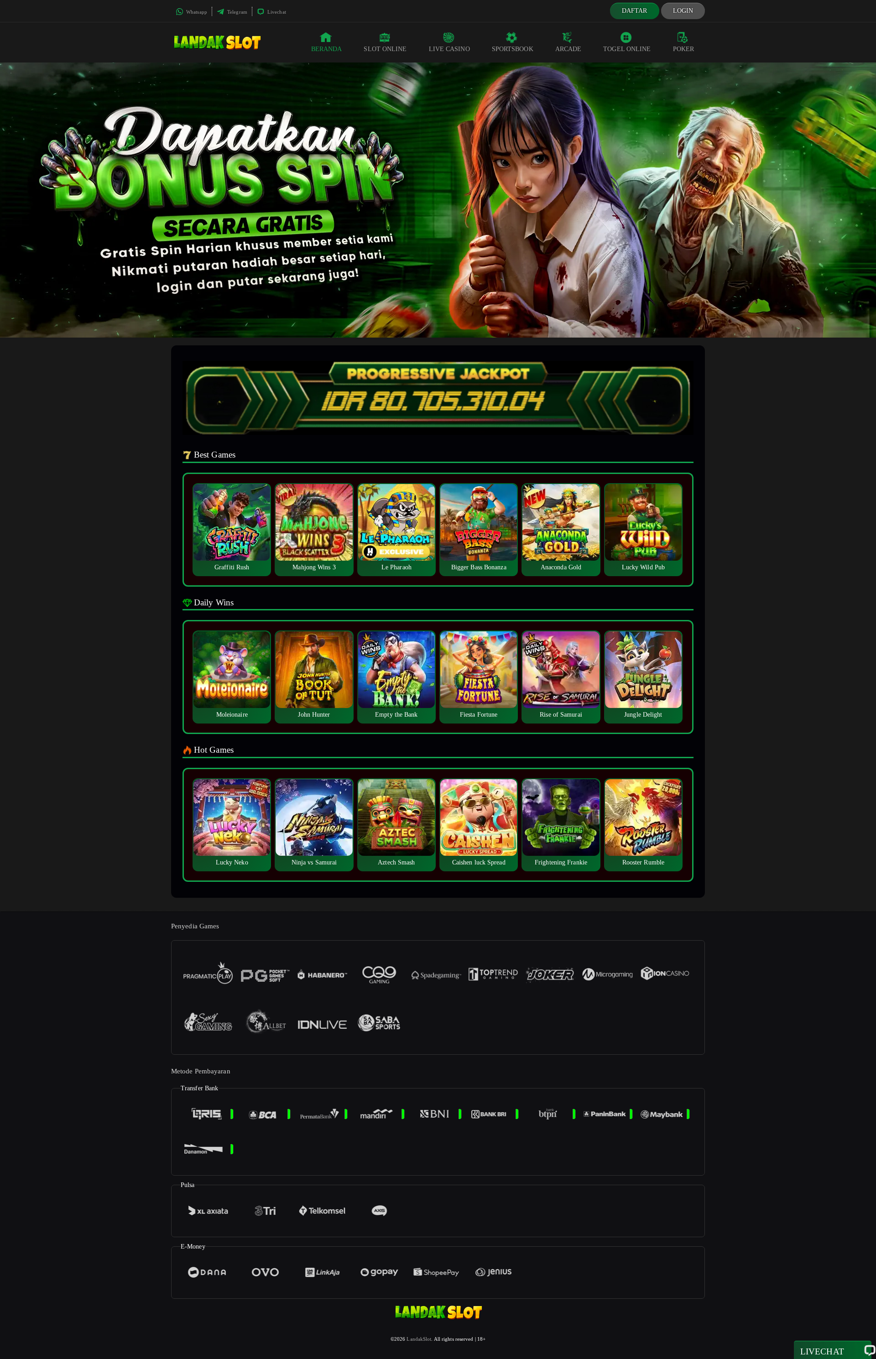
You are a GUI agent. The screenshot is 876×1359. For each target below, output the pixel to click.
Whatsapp (196, 12)
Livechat (276, 12)
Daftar (634, 10)
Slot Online (385, 49)
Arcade (568, 49)
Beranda (326, 49)
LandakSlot (419, 1339)
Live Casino (449, 49)
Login (683, 10)
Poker (683, 49)
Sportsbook (512, 49)
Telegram (236, 12)
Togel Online (627, 49)
